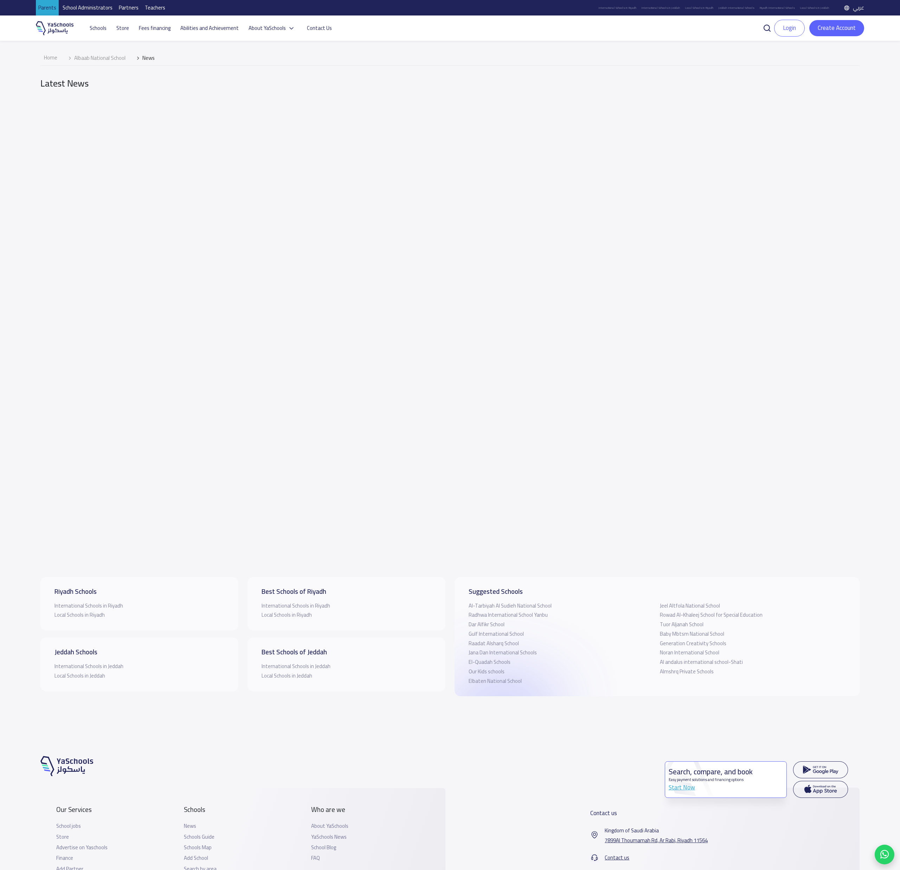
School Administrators (87, 7)
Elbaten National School (495, 681)
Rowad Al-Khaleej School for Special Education (711, 615)
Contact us (617, 858)
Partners (129, 7)
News (190, 826)
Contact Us (319, 28)
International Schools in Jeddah (660, 8)
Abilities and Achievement (209, 28)
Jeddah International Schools (736, 8)
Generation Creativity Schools (693, 643)
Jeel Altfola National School (690, 605)
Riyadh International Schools (777, 8)
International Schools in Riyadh (617, 8)
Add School (196, 858)
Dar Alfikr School (486, 624)
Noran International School (689, 652)
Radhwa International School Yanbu (508, 615)
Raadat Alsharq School (494, 643)
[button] (767, 27)
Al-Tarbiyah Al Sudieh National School (510, 605)
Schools (98, 28)
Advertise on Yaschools (82, 847)
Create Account (837, 27)
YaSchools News (329, 837)
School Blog (323, 847)
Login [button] (789, 27)
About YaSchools (329, 826)
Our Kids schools (486, 671)
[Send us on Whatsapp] (884, 854)
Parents (47, 7)
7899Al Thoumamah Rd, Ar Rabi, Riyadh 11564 (656, 840)
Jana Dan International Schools (503, 652)
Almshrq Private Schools (687, 671)
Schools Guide (199, 837)
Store (122, 28)
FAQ (315, 858)
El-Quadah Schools (489, 662)
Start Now (682, 787)
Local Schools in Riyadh (699, 8)
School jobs (68, 826)
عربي (858, 7)
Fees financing (155, 28)
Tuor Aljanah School (681, 624)
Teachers (155, 7)
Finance (64, 858)
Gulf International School (496, 634)
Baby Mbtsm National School (692, 634)
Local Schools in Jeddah (814, 8)
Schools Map (198, 847)
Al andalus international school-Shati (701, 662)
